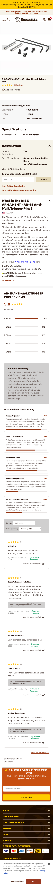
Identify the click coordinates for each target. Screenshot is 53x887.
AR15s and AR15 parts (25, 262)
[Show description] (8, 280)
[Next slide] (48, 47)
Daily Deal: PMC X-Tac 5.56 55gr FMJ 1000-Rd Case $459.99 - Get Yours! (26, 12)
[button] (4, 19)
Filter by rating (12, 529)
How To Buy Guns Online (13, 186)
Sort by (9, 523)
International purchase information (19, 190)
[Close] (49, 864)
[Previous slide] (4, 47)
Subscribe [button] (26, 797)
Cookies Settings (17, 881)
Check (44, 179)
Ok (33, 881)
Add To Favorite (12, 90)
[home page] (26, 19)
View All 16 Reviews (40, 752)
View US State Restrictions (14, 169)
